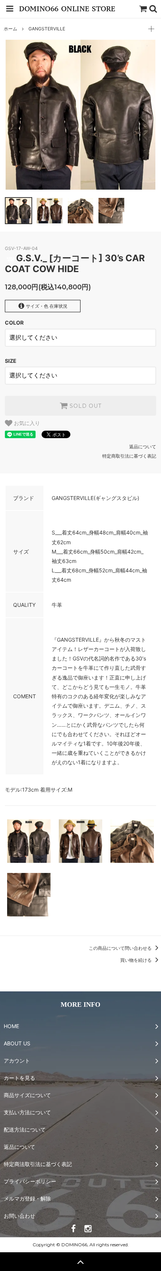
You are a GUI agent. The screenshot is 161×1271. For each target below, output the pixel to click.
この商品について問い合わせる (121, 948)
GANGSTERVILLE (46, 28)
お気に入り (26, 423)
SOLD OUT (84, 406)
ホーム (10, 28)
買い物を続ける (136, 960)
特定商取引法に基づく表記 (129, 456)
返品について (142, 446)
